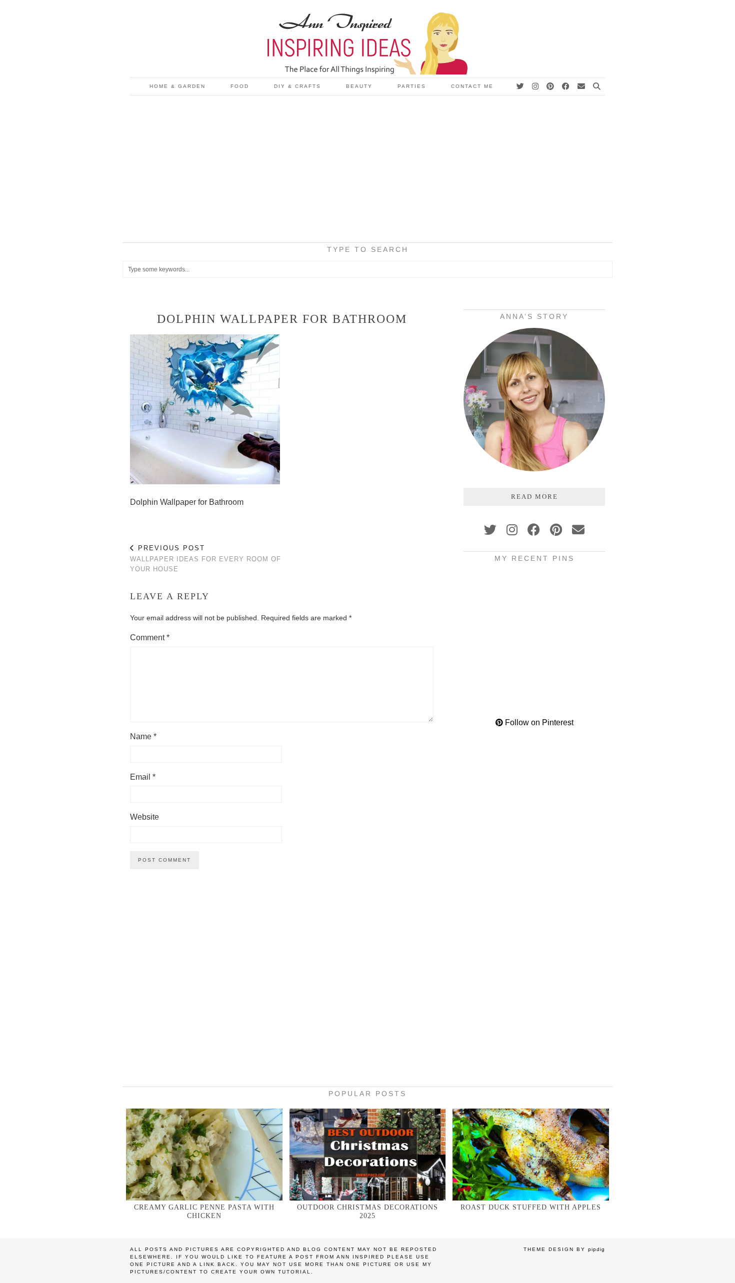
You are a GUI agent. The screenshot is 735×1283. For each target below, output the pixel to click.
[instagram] (512, 530)
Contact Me (472, 86)
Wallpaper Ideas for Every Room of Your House (205, 558)
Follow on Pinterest (538, 722)
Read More (534, 496)
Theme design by (564, 1249)
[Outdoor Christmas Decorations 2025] (368, 1154)
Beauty (359, 86)
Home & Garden (178, 86)
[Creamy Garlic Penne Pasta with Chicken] (204, 1154)
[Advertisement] (367, 171)
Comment (150, 637)
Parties (412, 86)
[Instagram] (536, 86)
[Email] (582, 86)
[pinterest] (556, 530)
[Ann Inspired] (367, 38)
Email (143, 777)
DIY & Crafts (297, 86)
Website (144, 817)
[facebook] (534, 530)
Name (143, 736)
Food (239, 86)
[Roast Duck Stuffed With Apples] (530, 1154)
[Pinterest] (550, 86)
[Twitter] (520, 86)
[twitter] (490, 530)
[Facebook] (566, 86)
